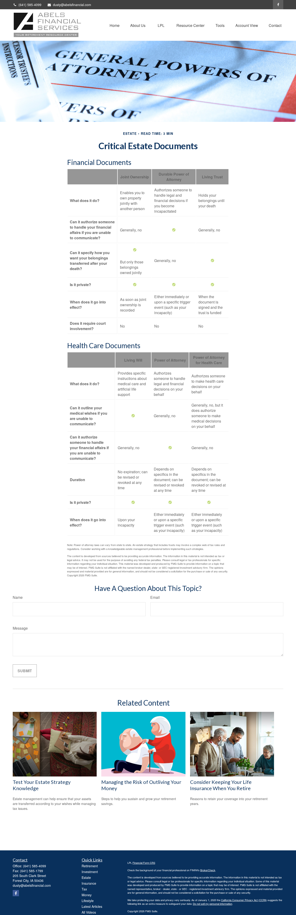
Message (20, 628)
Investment (90, 871)
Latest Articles (92, 906)
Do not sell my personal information (212, 904)
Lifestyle (88, 900)
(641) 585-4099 (29, 4)
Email (155, 597)
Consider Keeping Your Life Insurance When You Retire (221, 785)
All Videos (89, 912)
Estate (86, 877)
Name (18, 597)
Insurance (89, 883)
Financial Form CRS (144, 863)
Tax (84, 889)
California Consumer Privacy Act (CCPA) (244, 900)
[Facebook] (278, 4)
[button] (114, 25)
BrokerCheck (207, 870)
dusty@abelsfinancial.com (72, 4)
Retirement (90, 866)
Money (87, 895)
